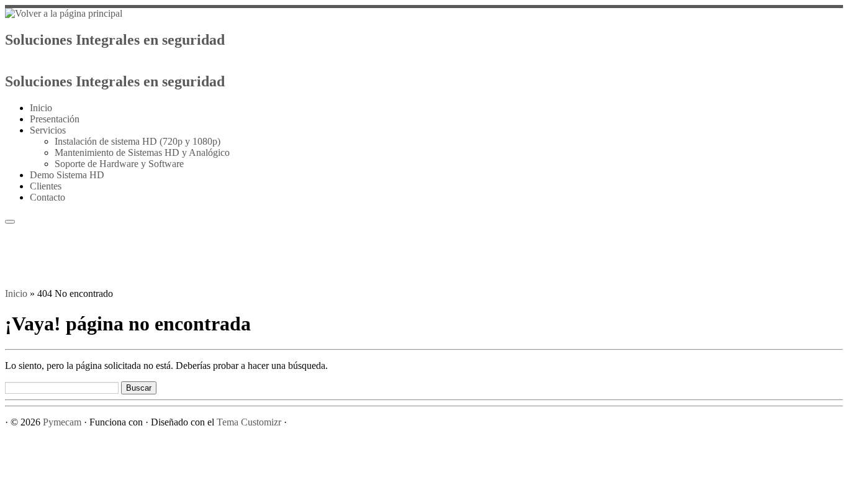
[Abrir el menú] (10, 222)
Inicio (41, 107)
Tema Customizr (249, 422)
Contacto (47, 197)
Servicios (48, 130)
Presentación (54, 119)
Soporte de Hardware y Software (119, 163)
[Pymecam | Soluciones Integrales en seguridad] (63, 13)
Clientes (45, 186)
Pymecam (62, 422)
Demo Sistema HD (67, 175)
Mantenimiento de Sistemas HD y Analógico (142, 152)
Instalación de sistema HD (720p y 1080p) (137, 141)
